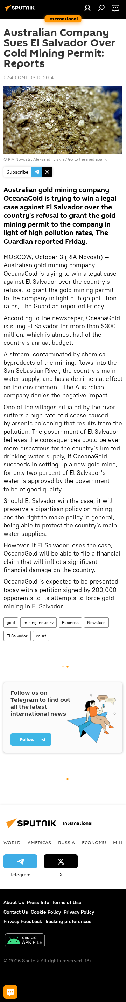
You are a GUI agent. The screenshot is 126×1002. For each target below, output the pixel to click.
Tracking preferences (68, 921)
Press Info (38, 902)
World (12, 842)
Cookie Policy (46, 912)
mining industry (38, 622)
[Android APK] (25, 941)
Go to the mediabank (87, 159)
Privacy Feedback (23, 921)
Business (70, 622)
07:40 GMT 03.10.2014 (29, 77)
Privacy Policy (79, 912)
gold (11, 622)
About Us (14, 902)
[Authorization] (87, 8)
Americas (39, 842)
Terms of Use (67, 902)
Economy (94, 842)
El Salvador (17, 635)
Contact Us (16, 912)
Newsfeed (96, 622)
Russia (66, 842)
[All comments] (11, 992)
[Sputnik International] (21, 10)
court (41, 635)
